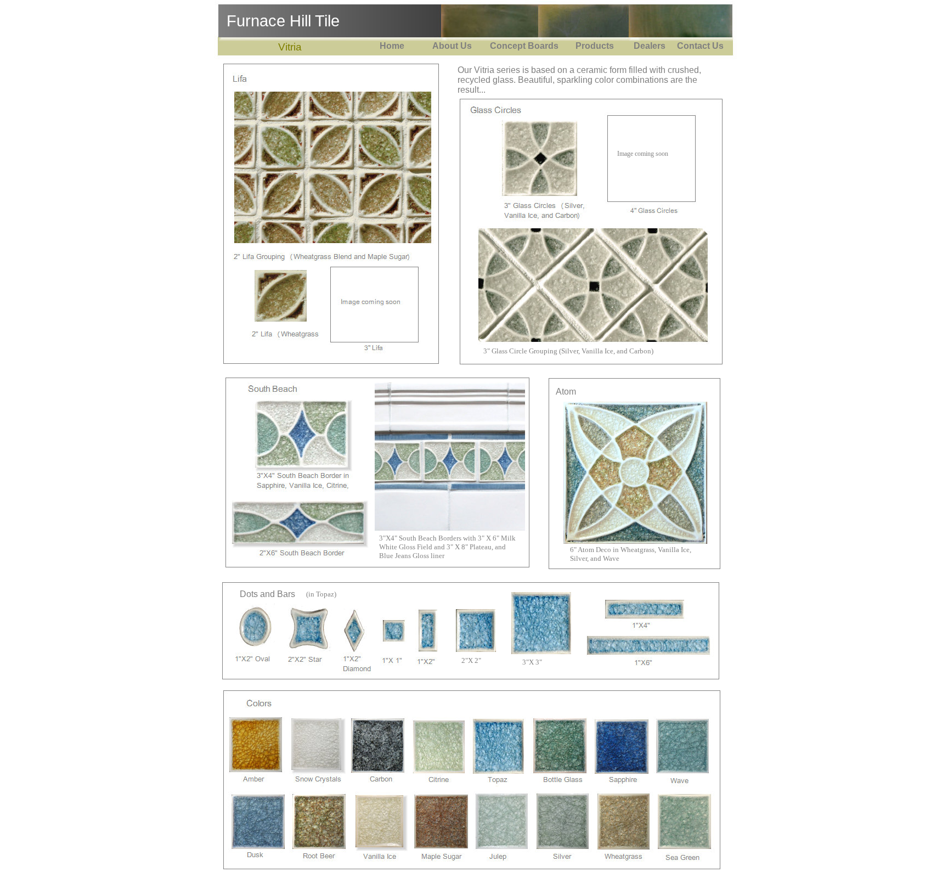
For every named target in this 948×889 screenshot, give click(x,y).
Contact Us (699, 45)
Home (392, 45)
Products (592, 45)
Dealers (649, 45)
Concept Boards (522, 45)
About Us (450, 45)
